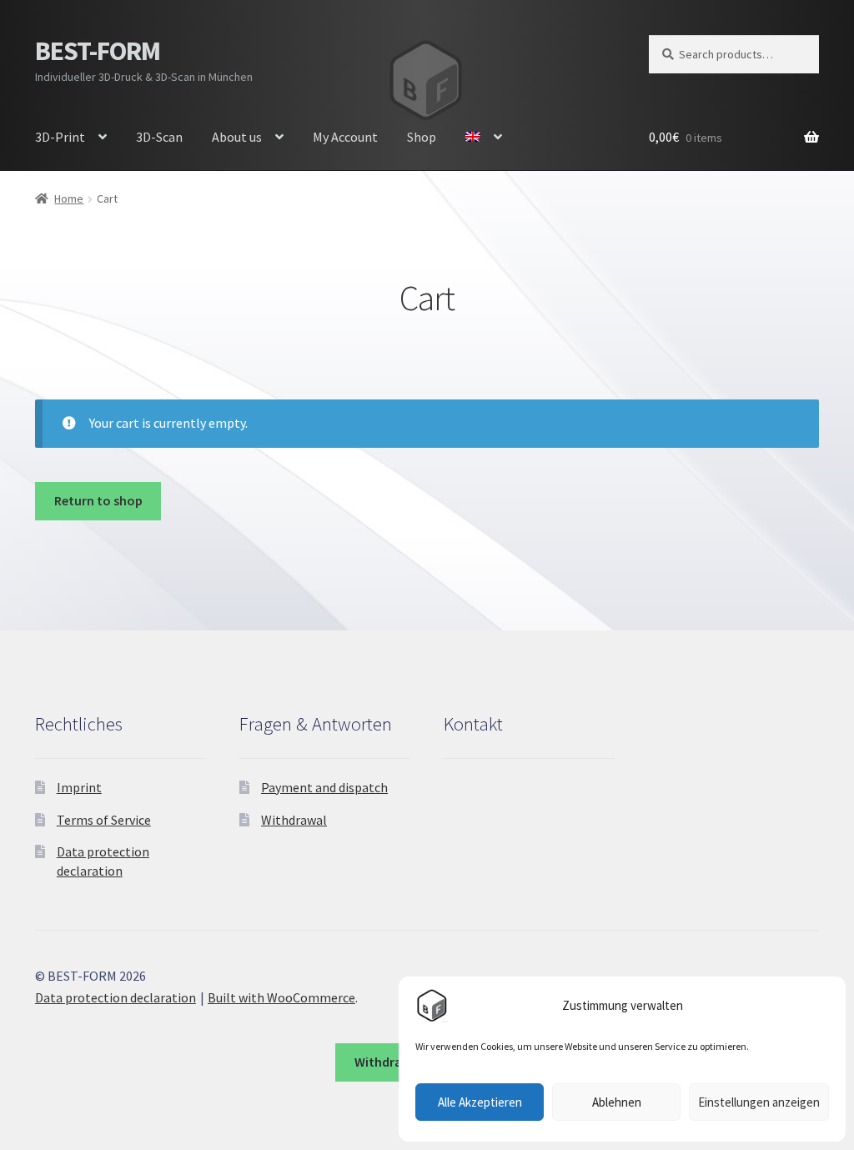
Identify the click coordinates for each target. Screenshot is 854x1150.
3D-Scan (159, 136)
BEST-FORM (97, 51)
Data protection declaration (115, 997)
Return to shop (98, 500)
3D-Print (60, 136)
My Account (345, 136)
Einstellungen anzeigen (759, 1102)
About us (237, 136)
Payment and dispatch (324, 787)
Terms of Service (104, 819)
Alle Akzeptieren (480, 1102)
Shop (421, 136)
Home (68, 198)
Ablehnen (616, 1102)
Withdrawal (294, 819)
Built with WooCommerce (281, 997)
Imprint (79, 787)
